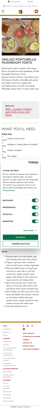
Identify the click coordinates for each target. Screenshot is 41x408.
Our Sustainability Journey (9, 359)
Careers (26, 340)
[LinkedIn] (28, 326)
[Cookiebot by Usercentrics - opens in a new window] (28, 162)
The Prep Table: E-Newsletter (8, 376)
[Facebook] (23, 326)
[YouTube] (24, 329)
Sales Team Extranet (31, 349)
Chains (5, 383)
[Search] (4, 6)
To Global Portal (15, 1)
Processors (7, 395)
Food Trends (7, 372)
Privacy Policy (28, 346)
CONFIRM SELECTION (20, 244)
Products (6, 332)
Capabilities (7, 342)
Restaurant (7, 398)
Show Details (28, 230)
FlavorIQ (6, 345)
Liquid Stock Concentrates (8, 354)
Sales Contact (28, 333)
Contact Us (27, 343)
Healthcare (7, 392)
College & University (6, 387)
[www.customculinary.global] (9, 2)
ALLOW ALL (21, 237)
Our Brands (7, 329)
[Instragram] (32, 326)
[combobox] (21, 5)
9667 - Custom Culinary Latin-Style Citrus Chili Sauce (18, 111)
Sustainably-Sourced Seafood (9, 364)
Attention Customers (31, 336)
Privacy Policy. (9, 190)
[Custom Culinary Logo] (20, 12)
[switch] (35, 207)
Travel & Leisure (8, 401)
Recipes (5, 335)
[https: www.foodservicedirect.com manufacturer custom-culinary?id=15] (36, 13)
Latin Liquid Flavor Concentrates (10, 349)
